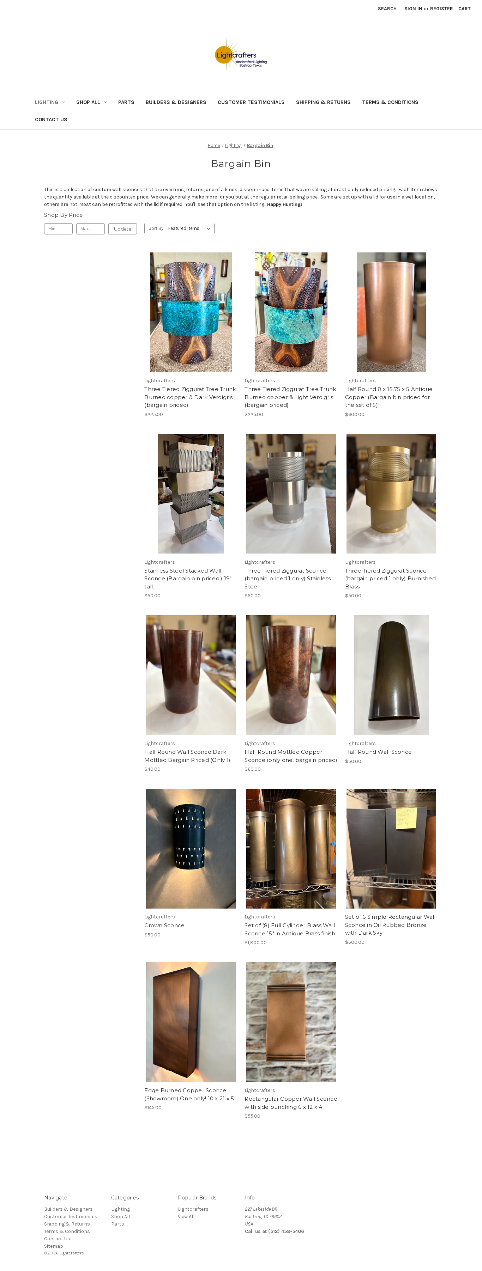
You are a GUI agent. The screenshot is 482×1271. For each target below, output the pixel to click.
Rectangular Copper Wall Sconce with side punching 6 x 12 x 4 (291, 1102)
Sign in (413, 9)
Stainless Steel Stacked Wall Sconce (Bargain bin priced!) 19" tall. (187, 578)
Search (387, 9)
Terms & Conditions (390, 102)
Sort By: (156, 228)
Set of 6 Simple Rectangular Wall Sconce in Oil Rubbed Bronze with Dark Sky (390, 924)
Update (123, 229)
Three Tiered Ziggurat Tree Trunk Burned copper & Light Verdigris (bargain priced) (290, 397)
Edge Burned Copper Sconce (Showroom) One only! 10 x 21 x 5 (189, 1094)
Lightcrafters (193, 1209)
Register (441, 9)
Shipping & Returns (323, 102)
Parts (126, 102)
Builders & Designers (176, 102)
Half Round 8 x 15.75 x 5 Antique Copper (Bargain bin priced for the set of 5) (389, 397)
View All (186, 1217)
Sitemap (53, 1246)
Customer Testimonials (251, 102)
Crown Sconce (164, 925)
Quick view (191, 312)
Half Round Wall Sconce (378, 751)
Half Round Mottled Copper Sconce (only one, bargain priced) (291, 755)
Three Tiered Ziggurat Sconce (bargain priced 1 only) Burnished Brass (390, 578)
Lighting (46, 102)
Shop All (88, 102)
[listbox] (190, 228)
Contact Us (51, 119)
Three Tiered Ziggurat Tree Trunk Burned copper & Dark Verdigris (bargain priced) (190, 397)
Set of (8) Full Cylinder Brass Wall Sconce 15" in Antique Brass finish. (290, 929)
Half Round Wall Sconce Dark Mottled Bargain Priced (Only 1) (187, 755)
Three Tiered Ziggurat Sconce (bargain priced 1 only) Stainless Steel (288, 578)
